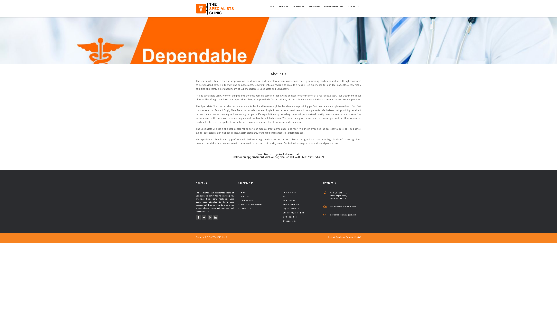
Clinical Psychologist (293, 212)
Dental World (289, 192)
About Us (283, 6)
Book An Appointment (334, 6)
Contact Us (353, 6)
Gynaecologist (290, 221)
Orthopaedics (290, 216)
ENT (285, 196)
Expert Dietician (291, 208)
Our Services (298, 6)
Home (272, 6)
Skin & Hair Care (291, 204)
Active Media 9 (355, 237)
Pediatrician (289, 200)
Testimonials (314, 6)
